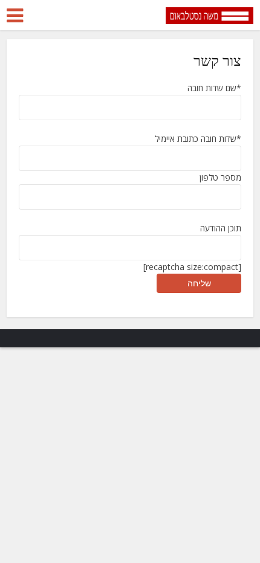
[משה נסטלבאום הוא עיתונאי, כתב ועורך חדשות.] (209, 14)
